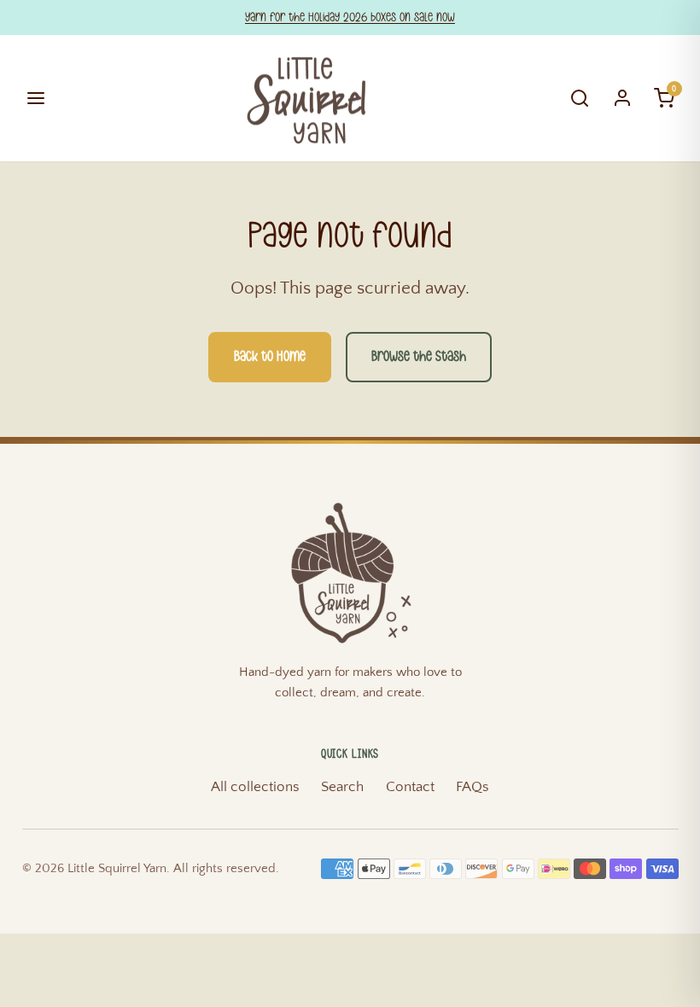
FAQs (472, 787)
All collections (255, 787)
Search (342, 787)
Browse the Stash (418, 357)
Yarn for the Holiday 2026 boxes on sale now (350, 17)
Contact (410, 787)
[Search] (580, 98)
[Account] (623, 98)
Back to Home (270, 357)
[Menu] (36, 98)
